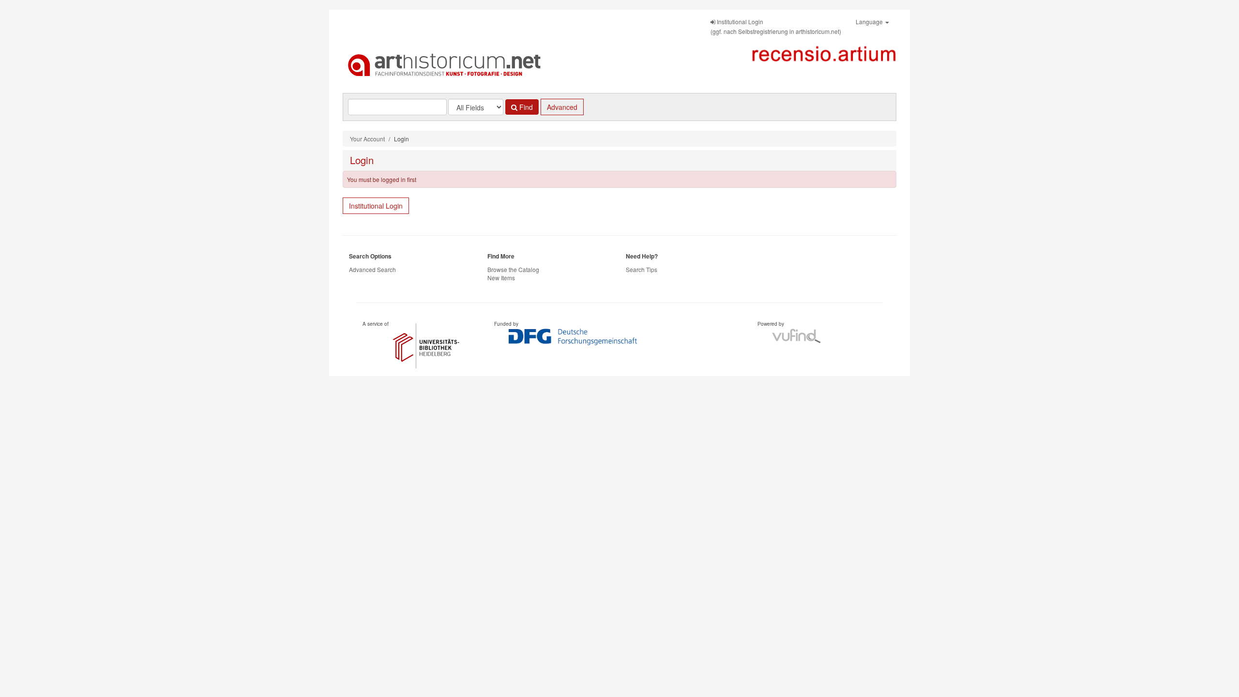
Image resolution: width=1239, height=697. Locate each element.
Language (870, 21)
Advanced (562, 107)
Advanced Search (372, 269)
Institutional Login (376, 206)
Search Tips (641, 269)
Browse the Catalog (513, 269)
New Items (501, 277)
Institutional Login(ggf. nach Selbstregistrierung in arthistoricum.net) (775, 26)
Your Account (367, 139)
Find (525, 107)
